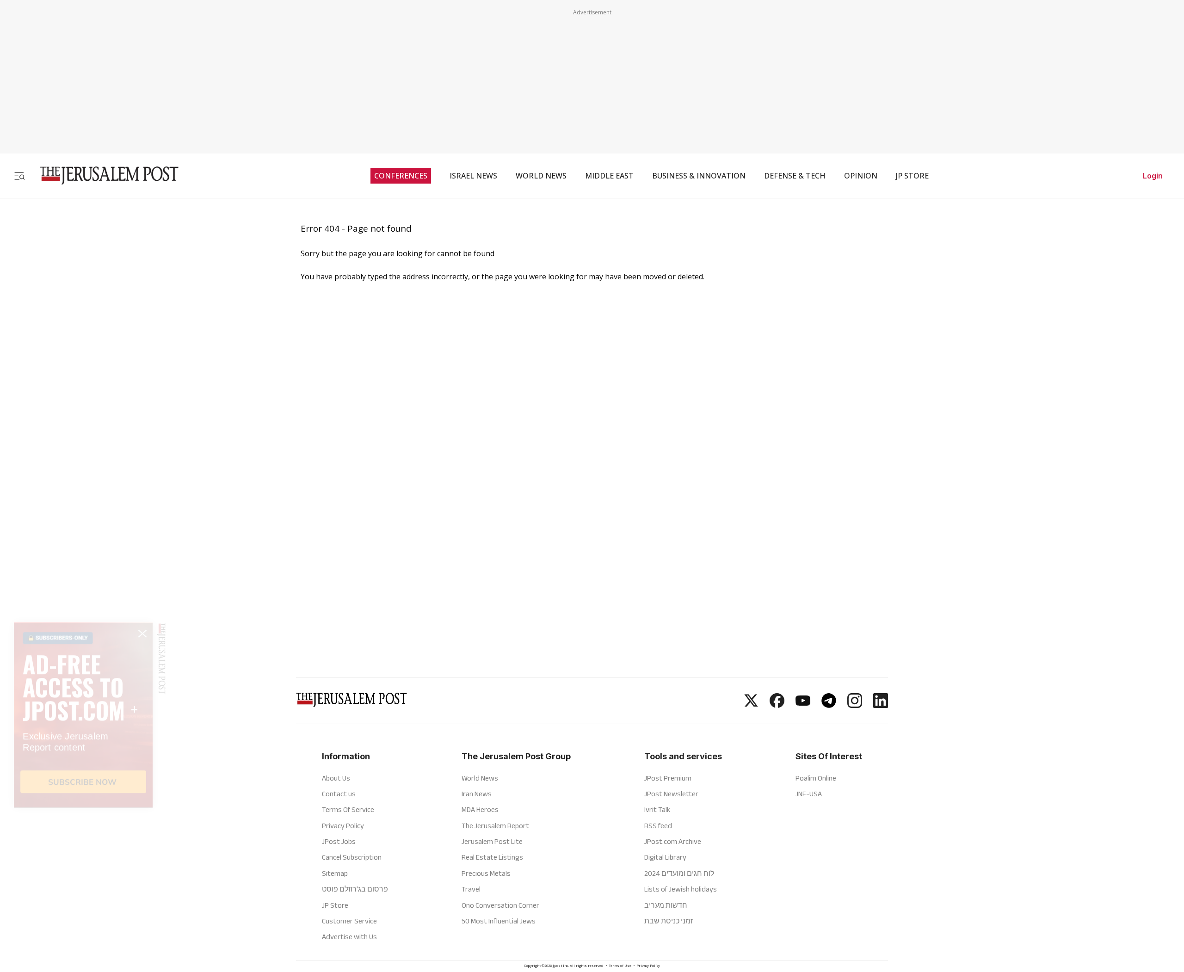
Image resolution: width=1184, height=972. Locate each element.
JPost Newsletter (671, 794)
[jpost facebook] (777, 705)
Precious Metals (486, 873)
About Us (336, 778)
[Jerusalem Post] (103, 175)
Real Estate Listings (492, 857)
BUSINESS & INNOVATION (699, 176)
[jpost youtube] (803, 705)
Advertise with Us (349, 937)
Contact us (339, 794)
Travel (471, 889)
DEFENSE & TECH (795, 176)
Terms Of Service (348, 809)
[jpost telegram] (828, 705)
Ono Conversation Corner (500, 905)
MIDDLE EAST (609, 176)
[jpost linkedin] (880, 705)
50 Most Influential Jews (499, 921)
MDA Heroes (480, 809)
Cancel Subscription (352, 857)
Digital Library (665, 857)
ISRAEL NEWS (473, 176)
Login (1153, 175)
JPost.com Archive (672, 841)
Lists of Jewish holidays (680, 889)
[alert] (83, 865)
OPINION (860, 176)
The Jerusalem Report (495, 826)
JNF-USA (809, 794)
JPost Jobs (339, 841)
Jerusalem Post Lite (492, 841)
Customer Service (349, 921)
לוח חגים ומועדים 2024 (679, 873)
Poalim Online (816, 778)
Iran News (477, 794)
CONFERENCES (400, 176)
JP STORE (912, 176)
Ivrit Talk (657, 809)
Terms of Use (620, 966)
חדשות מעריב (665, 905)
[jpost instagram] (854, 705)
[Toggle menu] (19, 175)
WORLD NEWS (541, 176)
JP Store (335, 905)
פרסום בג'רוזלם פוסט (355, 889)
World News (480, 778)
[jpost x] (751, 705)
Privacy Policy (343, 826)
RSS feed (658, 826)
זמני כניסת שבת (668, 921)
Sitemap (335, 873)
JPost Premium (667, 778)
